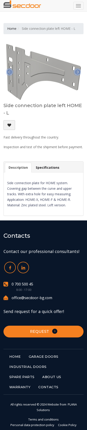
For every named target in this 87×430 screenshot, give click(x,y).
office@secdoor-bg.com (32, 297)
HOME (15, 357)
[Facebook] (10, 267)
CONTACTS (48, 387)
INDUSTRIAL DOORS (27, 367)
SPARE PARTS (21, 377)
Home (11, 28)
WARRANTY (19, 387)
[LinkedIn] (23, 267)
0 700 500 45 (22, 284)
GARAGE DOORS (43, 357)
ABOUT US (51, 377)
